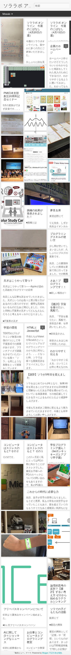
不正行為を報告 (55, 652)
